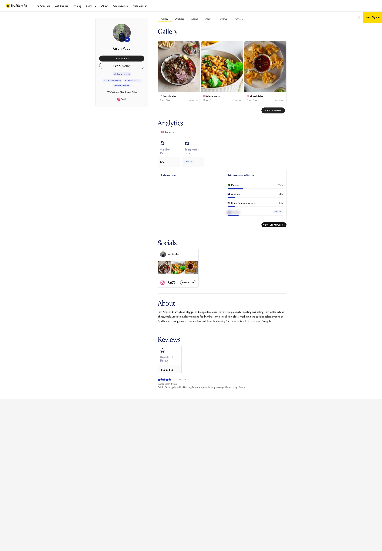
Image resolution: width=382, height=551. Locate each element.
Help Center (140, 6)
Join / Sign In (372, 17)
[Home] (17, 6)
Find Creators (42, 6)
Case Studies (120, 6)
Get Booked (61, 6)
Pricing (77, 6)
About (104, 6)
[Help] (358, 17)
